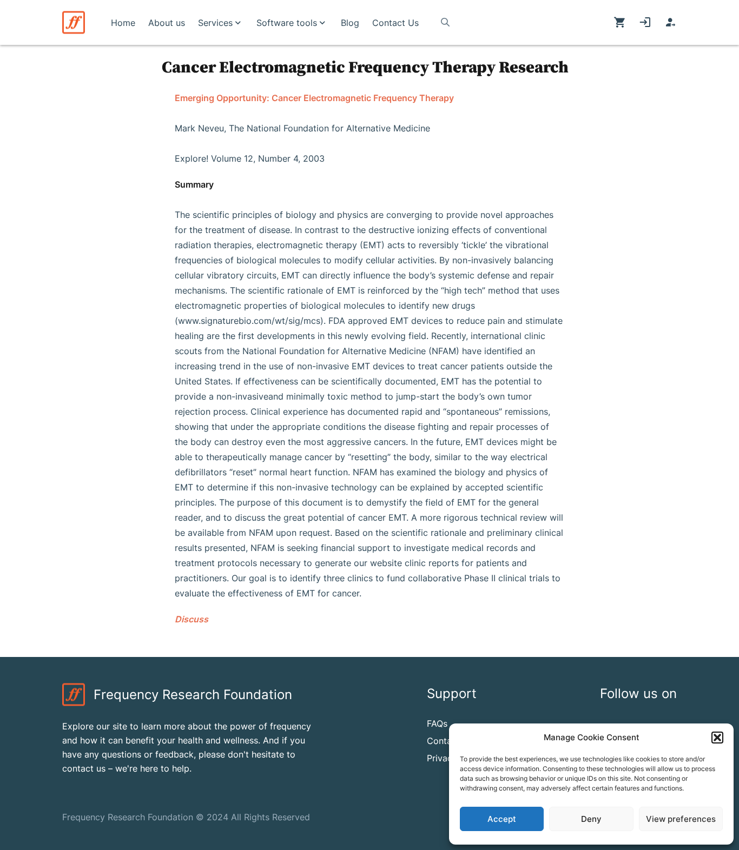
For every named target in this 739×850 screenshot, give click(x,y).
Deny (591, 819)
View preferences (681, 819)
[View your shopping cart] (619, 22)
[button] (717, 737)
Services (215, 22)
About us (166, 22)
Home (123, 22)
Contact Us (395, 22)
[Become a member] (670, 22)
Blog (350, 22)
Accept (501, 819)
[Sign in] (645, 22)
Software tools (286, 22)
